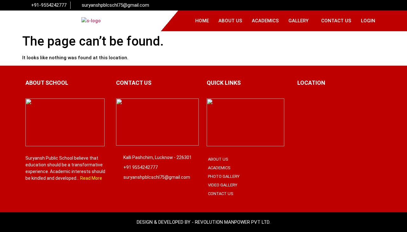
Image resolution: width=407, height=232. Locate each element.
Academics (265, 21)
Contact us (336, 21)
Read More (91, 178)
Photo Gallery (223, 176)
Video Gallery (222, 185)
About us (230, 21)
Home (202, 21)
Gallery (298, 21)
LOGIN (368, 21)
